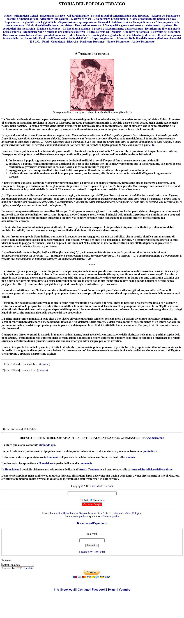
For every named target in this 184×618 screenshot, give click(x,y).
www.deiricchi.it (154, 437)
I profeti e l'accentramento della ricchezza (117, 28)
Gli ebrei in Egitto (78, 15)
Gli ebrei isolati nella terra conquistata (49, 25)
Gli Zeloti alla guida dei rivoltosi (143, 35)
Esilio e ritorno (12, 31)
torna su (44, 364)
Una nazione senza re (88, 25)
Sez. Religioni (134, 513)
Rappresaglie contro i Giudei (109, 38)
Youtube (124, 589)
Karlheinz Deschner (92, 41)
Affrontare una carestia (54, 18)
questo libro (150, 451)
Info (56, 589)
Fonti (45, 41)
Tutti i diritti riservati (101, 486)
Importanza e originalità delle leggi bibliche (31, 22)
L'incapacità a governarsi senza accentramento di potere (137, 25)
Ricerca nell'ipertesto (92, 523)
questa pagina (79, 516)
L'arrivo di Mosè (81, 18)
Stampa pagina (111, 516)
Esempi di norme (143, 22)
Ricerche (72, 41)
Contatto (84, 589)
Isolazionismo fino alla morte (162, 28)
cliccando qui (47, 444)
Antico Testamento (143, 41)
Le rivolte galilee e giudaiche (105, 35)
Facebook (98, 589)
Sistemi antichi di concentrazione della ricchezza (120, 15)
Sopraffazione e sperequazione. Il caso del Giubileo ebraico (94, 22)
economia (129, 457)
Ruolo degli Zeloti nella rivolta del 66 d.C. (64, 38)
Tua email (92, 533)
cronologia (86, 463)
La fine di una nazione (76, 28)
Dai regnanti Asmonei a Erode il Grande (60, 35)
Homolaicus (54, 457)
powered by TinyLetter (92, 551)
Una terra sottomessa (136, 31)
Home (8, 15)
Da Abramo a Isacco (52, 15)
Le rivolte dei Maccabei (165, 31)
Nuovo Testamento (118, 41)
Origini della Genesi (26, 15)
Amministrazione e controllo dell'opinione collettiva (54, 31)
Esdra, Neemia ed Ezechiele (104, 31)
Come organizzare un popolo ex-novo (153, 18)
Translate (28, 568)
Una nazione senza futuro (18, 35)
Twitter (112, 589)
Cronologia (58, 41)
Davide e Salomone (48, 28)
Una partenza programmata (111, 18)
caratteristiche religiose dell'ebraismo (150, 469)
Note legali (68, 589)
